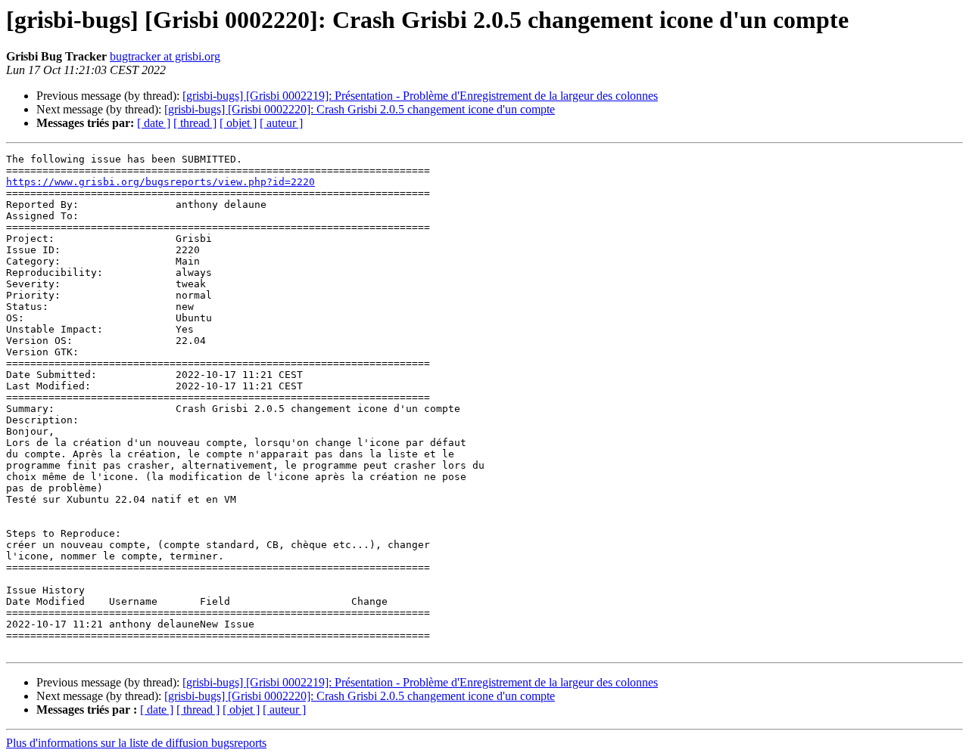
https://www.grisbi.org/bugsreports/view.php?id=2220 (160, 181)
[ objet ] (238, 122)
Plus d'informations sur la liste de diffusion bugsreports (136, 742)
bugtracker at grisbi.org (165, 56)
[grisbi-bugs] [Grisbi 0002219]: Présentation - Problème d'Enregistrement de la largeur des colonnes (420, 95)
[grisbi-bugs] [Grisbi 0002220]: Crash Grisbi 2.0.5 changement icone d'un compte (359, 109)
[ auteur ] (281, 122)
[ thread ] (195, 122)
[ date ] (153, 122)
